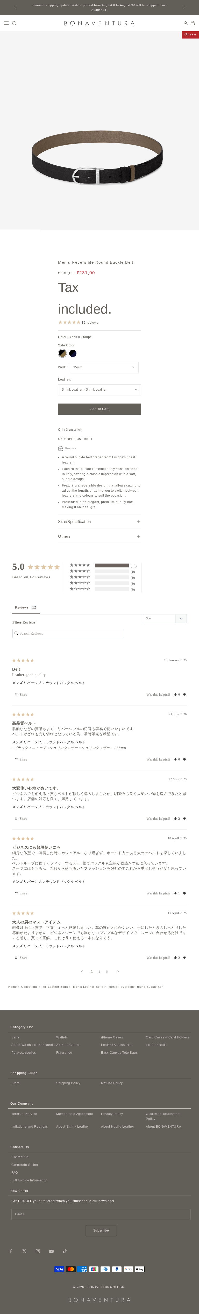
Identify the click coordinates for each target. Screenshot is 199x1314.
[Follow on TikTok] (64, 1251)
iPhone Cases (112, 1037)
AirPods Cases (67, 1045)
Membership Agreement (74, 1114)
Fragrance (64, 1052)
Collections (29, 986)
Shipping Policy (68, 1083)
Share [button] (23, 694)
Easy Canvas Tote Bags (119, 1052)
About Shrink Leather (72, 1126)
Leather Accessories (116, 1045)
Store (15, 1083)
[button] (177, 694)
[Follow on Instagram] (37, 1251)
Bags (15, 1037)
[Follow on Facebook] (10, 1251)
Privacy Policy (112, 1114)
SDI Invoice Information (29, 1180)
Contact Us (20, 1157)
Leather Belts (156, 1045)
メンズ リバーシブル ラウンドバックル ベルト (49, 683)
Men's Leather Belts (88, 986)
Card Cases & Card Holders (167, 1037)
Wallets (62, 1037)
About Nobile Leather (117, 1126)
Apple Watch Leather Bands (33, 1045)
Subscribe (101, 1230)
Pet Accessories (23, 1052)
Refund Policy (112, 1083)
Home (12, 986)
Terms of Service (24, 1114)
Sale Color (66, 345)
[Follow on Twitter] (24, 1251)
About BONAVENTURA (163, 1126)
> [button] (118, 971)
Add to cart (99, 409)
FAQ (14, 1172)
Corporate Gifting (24, 1165)
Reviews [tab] (21, 607)
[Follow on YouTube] (51, 1251)
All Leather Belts (55, 986)
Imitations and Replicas (29, 1126)
